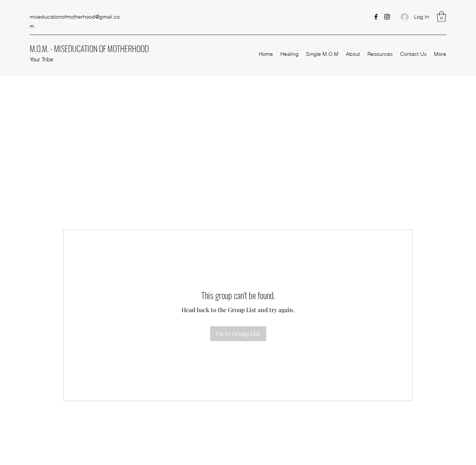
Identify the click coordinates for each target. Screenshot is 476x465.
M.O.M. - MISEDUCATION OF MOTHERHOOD (89, 48)
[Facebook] (376, 16)
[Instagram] (387, 16)
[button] (441, 16)
